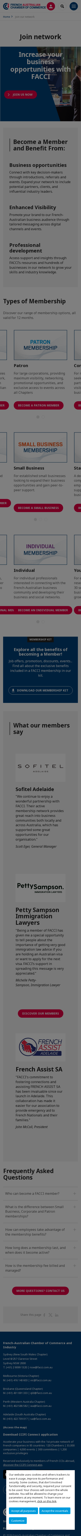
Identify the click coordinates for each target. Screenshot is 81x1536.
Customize (18, 1520)
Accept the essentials (55, 1511)
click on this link (46, 1501)
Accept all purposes (23, 1511)
